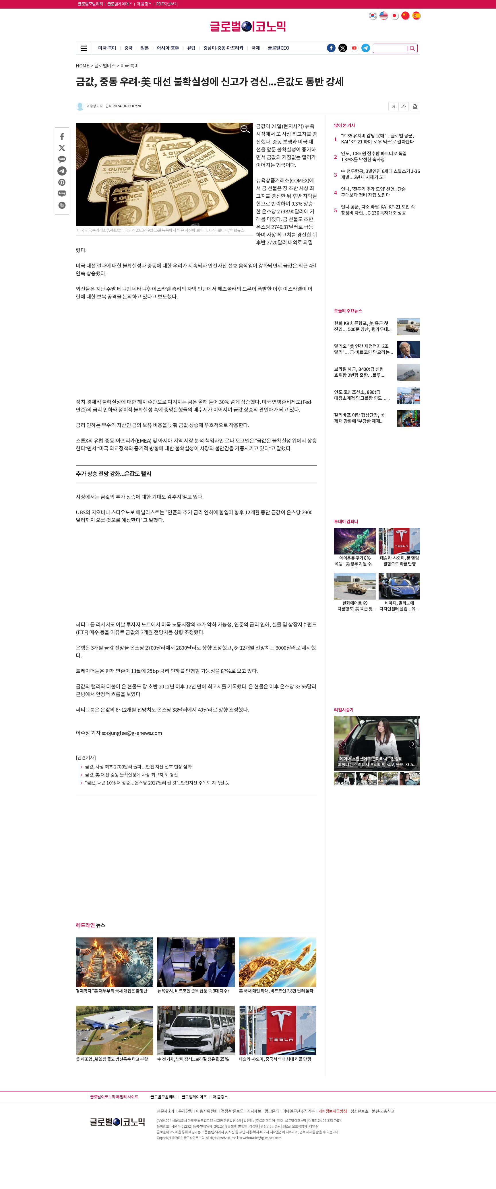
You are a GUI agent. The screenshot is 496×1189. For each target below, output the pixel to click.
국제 (255, 48)
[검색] (412, 48)
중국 (128, 48)
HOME (82, 66)
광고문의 (272, 1111)
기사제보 (254, 1111)
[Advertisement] (196, 350)
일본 (145, 48)
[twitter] (342, 48)
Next (413, 744)
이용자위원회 (207, 1111)
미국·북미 (107, 48)
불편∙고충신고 (383, 1111)
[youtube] (354, 48)
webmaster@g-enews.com (262, 1138)
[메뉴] (83, 48)
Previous (341, 744)
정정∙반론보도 (232, 1111)
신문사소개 (166, 1111)
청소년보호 (359, 1111)
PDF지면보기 (167, 4)
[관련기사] (86, 757)
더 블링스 (144, 4)
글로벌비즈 (104, 66)
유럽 (191, 48)
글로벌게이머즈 (120, 4)
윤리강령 (185, 1111)
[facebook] (331, 48)
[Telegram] (365, 48)
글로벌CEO (278, 48)
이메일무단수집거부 (298, 1111)
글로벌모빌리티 (90, 4)
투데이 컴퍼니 (346, 521)
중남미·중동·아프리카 (224, 48)
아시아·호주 (168, 48)
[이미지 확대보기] (245, 129)
